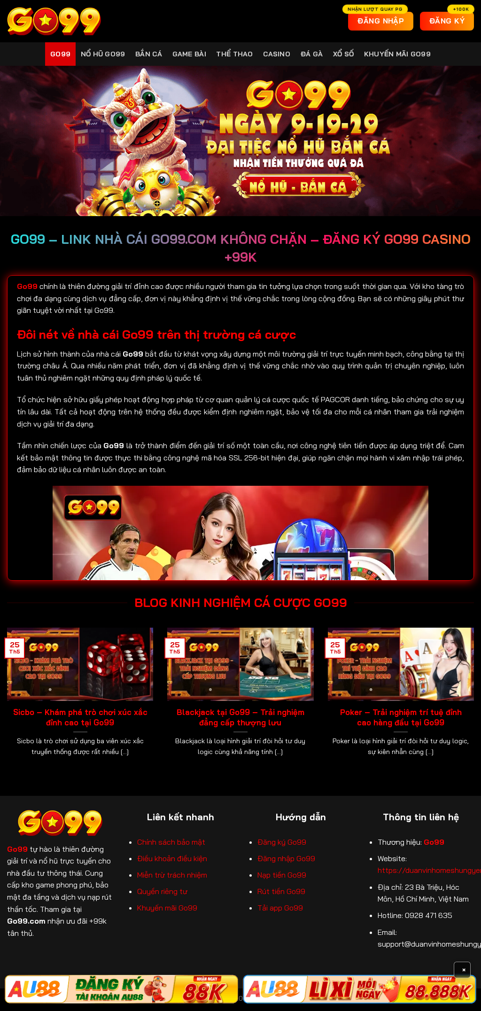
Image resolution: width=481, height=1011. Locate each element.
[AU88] (121, 989)
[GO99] (54, 21)
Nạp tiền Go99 (281, 874)
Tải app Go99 (280, 907)
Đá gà (312, 54)
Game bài (189, 54)
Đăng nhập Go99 (286, 858)
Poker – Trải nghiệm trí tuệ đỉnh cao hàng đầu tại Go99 (401, 717)
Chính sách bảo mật (171, 842)
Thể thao (234, 54)
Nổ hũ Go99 (103, 54)
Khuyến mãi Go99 (397, 54)
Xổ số (343, 54)
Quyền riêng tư (162, 891)
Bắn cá (148, 54)
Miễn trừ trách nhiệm (172, 874)
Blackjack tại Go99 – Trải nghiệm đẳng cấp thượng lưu (240, 717)
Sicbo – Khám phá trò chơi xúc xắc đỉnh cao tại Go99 (80, 717)
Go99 (60, 54)
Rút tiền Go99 (281, 891)
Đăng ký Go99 (281, 842)
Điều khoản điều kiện (172, 858)
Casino (276, 54)
